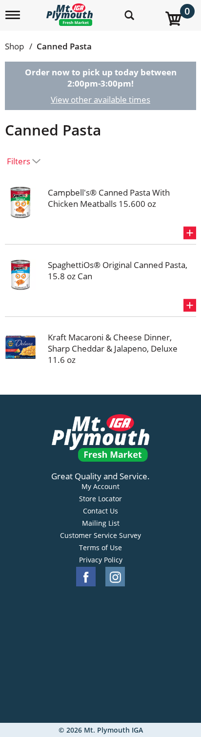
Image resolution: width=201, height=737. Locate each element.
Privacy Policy (100, 560)
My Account (100, 487)
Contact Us (100, 511)
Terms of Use (100, 548)
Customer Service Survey (100, 535)
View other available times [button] (100, 99)
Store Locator (100, 499)
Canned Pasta (64, 46)
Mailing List (101, 523)
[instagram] (115, 577)
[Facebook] (86, 577)
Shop (14, 46)
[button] (189, 232)
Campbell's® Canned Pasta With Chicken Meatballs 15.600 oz (109, 198)
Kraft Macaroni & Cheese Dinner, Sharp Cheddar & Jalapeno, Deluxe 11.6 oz (113, 348)
